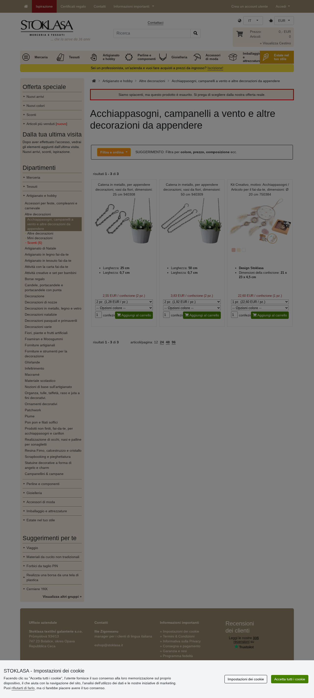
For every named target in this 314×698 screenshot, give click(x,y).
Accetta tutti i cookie (289, 679)
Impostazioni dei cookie (246, 679)
